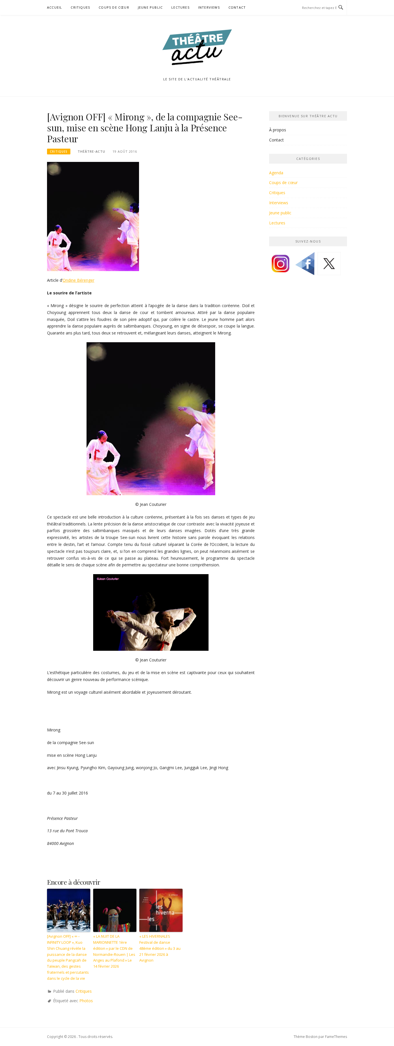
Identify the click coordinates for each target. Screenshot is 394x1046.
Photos (86, 1000)
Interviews (209, 7)
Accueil (54, 7)
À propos (277, 130)
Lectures (180, 7)
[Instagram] (280, 265)
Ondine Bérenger (78, 280)
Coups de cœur (114, 7)
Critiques (80, 7)
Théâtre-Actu (91, 151)
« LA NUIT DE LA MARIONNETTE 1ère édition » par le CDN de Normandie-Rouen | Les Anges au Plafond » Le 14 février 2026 (114, 951)
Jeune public (150, 7)
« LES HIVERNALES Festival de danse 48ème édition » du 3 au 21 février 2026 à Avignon (160, 948)
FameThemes (336, 1036)
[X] (329, 265)
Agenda (276, 172)
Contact (237, 7)
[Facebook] (304, 265)
